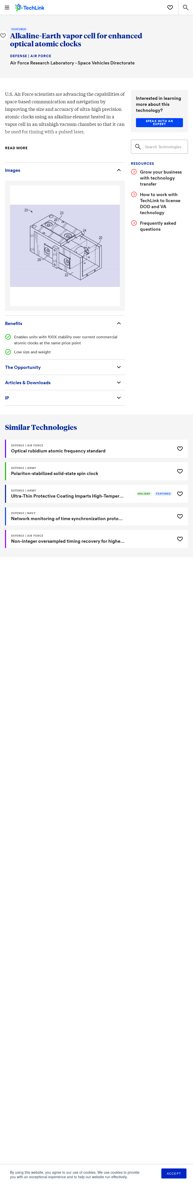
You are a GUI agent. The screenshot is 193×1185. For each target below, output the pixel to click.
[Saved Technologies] (170, 8)
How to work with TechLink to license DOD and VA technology (160, 203)
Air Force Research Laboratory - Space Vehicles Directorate (72, 63)
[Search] (138, 147)
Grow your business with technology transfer (161, 178)
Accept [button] (174, 1173)
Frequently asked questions (158, 226)
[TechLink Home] (29, 6)
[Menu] (7, 8)
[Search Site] (185, 7)
